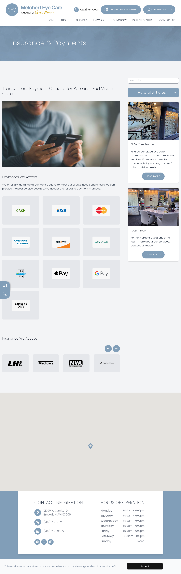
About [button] (65, 20)
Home (51, 20)
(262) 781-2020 (89, 9)
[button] (108, 348)
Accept (145, 566)
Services (82, 20)
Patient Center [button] (142, 20)
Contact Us (167, 20)
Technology (118, 20)
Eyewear (98, 20)
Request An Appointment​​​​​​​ (124, 9)
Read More (153, 176)
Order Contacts (162, 9)
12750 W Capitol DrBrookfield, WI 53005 (57, 512)
